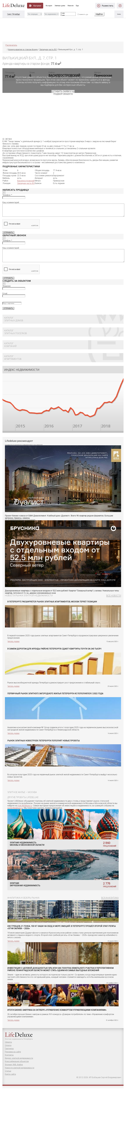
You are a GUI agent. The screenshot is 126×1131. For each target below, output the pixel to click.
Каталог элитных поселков (15, 332)
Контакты (9, 1055)
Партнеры (9, 1048)
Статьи (8, 1071)
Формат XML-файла (14, 1064)
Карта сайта (10, 1074)
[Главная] (5, 49)
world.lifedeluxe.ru (15, 808)
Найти (99, 14)
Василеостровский (25, 181)
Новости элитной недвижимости (19, 1068)
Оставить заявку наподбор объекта (63, 92)
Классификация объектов (17, 1061)
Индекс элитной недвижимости (19, 1058)
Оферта (8, 1042)
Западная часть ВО (26, 183)
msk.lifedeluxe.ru (25, 805)
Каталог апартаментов (12, 357)
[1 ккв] (68, 13)
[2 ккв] (68, 15)
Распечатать (11, 45)
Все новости (113, 595)
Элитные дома (60, 6)
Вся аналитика (110, 897)
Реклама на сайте (13, 1052)
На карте (49, 6)
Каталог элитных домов (13, 319)
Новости (70, 6)
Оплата (8, 1045)
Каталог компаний (10, 344)
